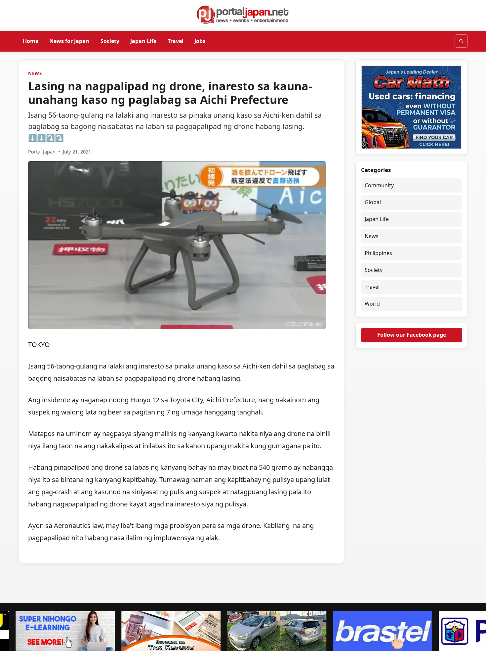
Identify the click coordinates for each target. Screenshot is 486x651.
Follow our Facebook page (411, 334)
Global (373, 202)
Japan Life (143, 40)
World (372, 304)
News (35, 73)
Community (379, 185)
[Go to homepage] (243, 14)
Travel (175, 40)
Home (30, 40)
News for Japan (69, 40)
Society (110, 40)
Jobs (199, 40)
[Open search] (461, 41)
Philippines (378, 253)
